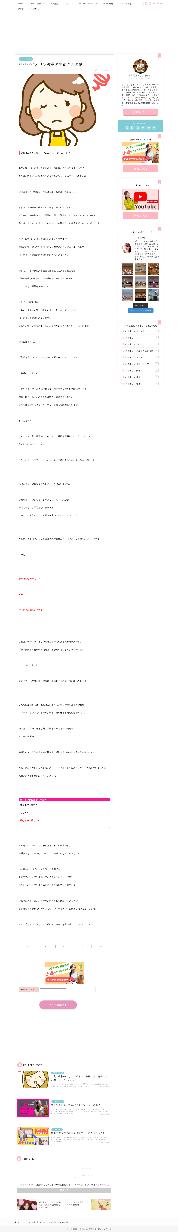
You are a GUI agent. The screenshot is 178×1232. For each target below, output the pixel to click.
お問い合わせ (125, 3)
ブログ (21, 9)
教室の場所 (108, 3)
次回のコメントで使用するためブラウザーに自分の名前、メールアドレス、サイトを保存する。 (65, 1184)
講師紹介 (54, 3)
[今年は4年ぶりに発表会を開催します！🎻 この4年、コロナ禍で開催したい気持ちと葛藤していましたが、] (153, 295)
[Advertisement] (89, 31)
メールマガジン (37, 3)
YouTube (34, 9)
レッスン (69, 3)
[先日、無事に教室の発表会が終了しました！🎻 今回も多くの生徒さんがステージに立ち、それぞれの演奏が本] (127, 295)
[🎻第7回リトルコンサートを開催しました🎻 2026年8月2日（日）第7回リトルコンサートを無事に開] (127, 269)
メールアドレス (27, 990)
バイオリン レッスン (141, 357)
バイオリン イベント (141, 331)
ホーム (21, 3)
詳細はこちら (140, 111)
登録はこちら (140, 168)
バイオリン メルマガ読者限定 (141, 350)
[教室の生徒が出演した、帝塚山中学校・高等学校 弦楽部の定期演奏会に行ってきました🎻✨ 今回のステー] (153, 269)
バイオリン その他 (141, 344)
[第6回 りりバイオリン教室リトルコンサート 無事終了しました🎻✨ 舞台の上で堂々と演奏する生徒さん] (140, 282)
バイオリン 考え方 (26, 59)
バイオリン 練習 (141, 377)
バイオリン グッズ (141, 337)
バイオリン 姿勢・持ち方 (141, 364)
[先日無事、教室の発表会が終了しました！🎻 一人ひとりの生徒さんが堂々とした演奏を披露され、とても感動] (140, 295)
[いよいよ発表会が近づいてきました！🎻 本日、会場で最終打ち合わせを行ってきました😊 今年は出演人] (140, 269)
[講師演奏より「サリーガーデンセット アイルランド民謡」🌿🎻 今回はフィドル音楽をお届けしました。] (127, 282)
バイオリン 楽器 (141, 370)
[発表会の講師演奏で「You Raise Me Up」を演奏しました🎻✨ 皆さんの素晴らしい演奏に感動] (153, 282)
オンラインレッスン (88, 3)
